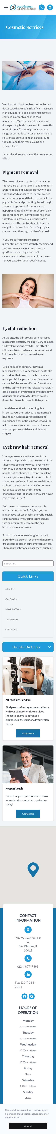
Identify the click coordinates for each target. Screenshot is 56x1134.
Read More (28, 733)
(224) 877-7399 (28, 966)
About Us (10, 589)
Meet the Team (13, 609)
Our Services (11, 599)
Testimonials (11, 619)
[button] (6, 7)
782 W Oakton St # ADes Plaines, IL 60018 (28, 944)
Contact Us (11, 629)
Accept (28, 1125)
